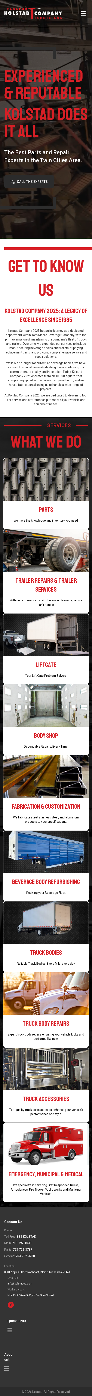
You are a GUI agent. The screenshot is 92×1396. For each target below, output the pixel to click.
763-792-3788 (25, 1256)
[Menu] (83, 13)
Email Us (12, 1277)
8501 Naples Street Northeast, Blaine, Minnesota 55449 (37, 1272)
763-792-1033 (21, 1243)
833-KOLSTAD (26, 1236)
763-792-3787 (22, 1249)
